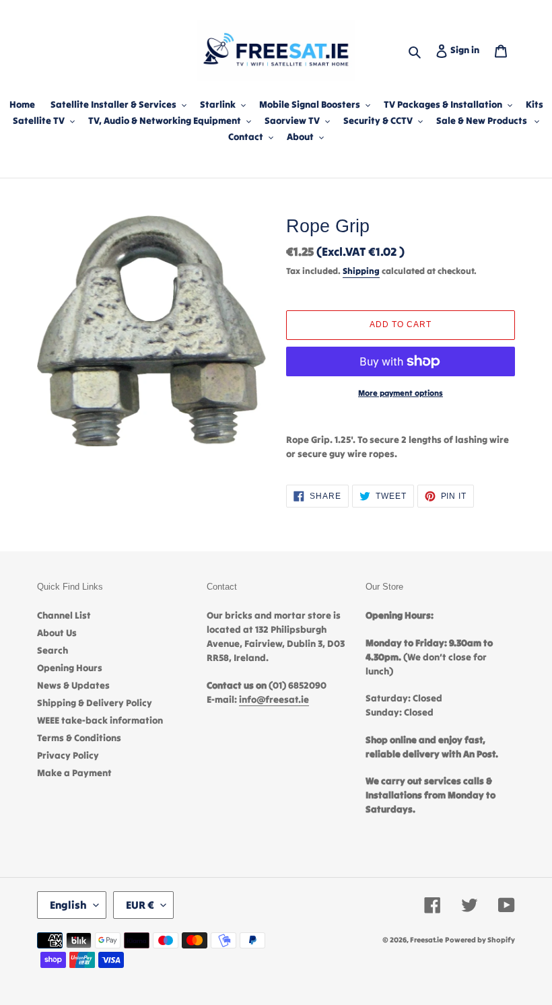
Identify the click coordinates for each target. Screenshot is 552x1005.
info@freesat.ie (274, 699)
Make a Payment (74, 773)
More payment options (400, 393)
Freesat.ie (426, 939)
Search (52, 650)
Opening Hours (69, 668)
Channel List (64, 615)
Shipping (361, 271)
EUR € (140, 904)
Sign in (467, 49)
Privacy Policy (68, 755)
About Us (57, 633)
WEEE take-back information (100, 720)
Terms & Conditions (79, 738)
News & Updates (73, 685)
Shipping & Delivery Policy (94, 703)
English (68, 904)
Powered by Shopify (480, 939)
